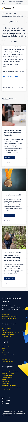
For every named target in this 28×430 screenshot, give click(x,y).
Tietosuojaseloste (7, 413)
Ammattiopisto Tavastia (8, 373)
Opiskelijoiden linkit (7, 328)
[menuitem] (5, 2)
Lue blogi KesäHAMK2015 (11, 76)
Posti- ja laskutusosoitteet (9, 318)
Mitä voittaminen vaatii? (12, 195)
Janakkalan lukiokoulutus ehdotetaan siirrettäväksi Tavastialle (13, 132)
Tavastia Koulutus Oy (7, 377)
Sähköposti (5, 353)
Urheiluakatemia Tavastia (8, 390)
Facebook (7, 398)
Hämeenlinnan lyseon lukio (9, 385)
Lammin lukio (5, 383)
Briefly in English (4, 2)
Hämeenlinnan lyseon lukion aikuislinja (12, 387)
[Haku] (22, 8)
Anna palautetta (6, 359)
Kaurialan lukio (5, 381)
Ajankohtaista (14, 21)
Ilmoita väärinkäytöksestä (8, 361)
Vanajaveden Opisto (7, 375)
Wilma (3, 348)
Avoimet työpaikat (6, 336)
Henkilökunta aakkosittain (8, 334)
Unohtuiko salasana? (7, 355)
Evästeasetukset (6, 415)
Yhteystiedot (12, 1)
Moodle (3, 350)
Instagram (7, 401)
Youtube (7, 403)
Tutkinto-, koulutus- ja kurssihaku (10, 332)
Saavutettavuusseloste (19, 413)
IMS (3, 357)
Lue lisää (7, 157)
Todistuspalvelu (6, 346)
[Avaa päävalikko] (25, 8)
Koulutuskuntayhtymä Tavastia (10, 371)
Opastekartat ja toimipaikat (9, 316)
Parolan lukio (5, 379)
